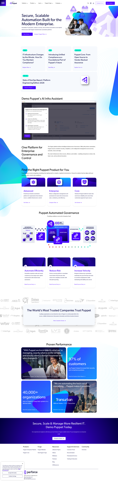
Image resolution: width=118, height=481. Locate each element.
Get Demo (26, 202)
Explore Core (77, 67)
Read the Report (29, 87)
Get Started (78, 202)
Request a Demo (58, 438)
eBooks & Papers (56, 449)
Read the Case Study (58, 409)
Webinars (54, 455)
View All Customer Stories (29, 409)
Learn (39, 3)
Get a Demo (110, 3)
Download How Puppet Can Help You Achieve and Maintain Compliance (40, 376)
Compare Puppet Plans (39, 34)
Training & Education (72, 459)
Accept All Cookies (12, 472)
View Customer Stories (59, 320)
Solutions (24, 3)
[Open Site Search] (88, 3)
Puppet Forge (48, 3)
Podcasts (54, 459)
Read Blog (51, 67)
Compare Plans (53, 202)
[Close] (22, 463)
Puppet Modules (42, 449)
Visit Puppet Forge (42, 452)
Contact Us (99, 3)
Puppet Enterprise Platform (29, 449)
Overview (84, 449)
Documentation (71, 452)
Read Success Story (29, 284)
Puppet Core (26, 452)
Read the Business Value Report (76, 376)
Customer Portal (71, 449)
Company (57, 3)
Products (32, 3)
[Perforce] (3, 3)
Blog (53, 462)
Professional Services (72, 455)
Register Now (26, 67)
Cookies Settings (12, 476)
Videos (54, 452)
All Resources (55, 465)
